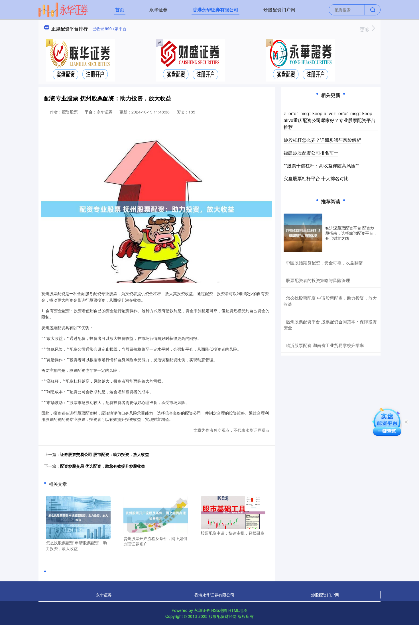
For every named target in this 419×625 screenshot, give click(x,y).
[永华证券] (63, 9)
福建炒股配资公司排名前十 (311, 152)
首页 (119, 9)
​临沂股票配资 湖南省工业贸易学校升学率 (325, 345)
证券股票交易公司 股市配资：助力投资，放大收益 (104, 454)
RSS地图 (219, 610)
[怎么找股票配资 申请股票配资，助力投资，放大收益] (78, 517)
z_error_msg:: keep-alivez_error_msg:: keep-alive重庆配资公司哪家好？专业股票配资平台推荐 (329, 120)
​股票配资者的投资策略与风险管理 (318, 280)
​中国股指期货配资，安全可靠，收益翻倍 (324, 262)
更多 (365, 29)
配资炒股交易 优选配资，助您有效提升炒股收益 (102, 466)
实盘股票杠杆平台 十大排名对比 (316, 178)
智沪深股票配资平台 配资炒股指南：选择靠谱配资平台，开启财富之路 (351, 233)
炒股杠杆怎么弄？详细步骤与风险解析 (322, 140)
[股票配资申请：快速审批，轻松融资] (233, 512)
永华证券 (158, 9)
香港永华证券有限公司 (215, 9)
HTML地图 (237, 610)
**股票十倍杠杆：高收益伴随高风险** (321, 165)
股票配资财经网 (223, 616)
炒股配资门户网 (279, 9)
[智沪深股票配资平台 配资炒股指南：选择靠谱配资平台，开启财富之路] (303, 233)
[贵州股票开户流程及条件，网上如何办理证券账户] (155, 515)
